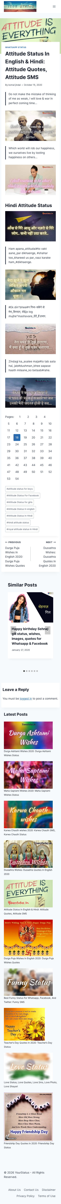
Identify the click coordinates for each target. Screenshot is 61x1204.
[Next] (47, 630)
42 (17, 465)
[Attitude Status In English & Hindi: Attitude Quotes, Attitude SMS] (30, 893)
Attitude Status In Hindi (19, 515)
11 (8, 430)
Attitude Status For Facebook (23, 495)
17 (8, 437)
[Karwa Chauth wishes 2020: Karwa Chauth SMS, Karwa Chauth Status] (30, 814)
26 (33, 444)
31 (25, 451)
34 (50, 451)
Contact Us (31, 1189)
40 (50, 458)
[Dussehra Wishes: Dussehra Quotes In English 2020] (30, 854)
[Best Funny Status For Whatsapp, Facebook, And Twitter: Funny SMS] (30, 982)
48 (17, 471)
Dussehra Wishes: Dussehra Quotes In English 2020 (47, 554)
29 (8, 451)
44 (33, 465)
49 (25, 471)
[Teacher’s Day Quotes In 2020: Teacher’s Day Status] (30, 1024)
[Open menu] (54, 6)
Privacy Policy (25, 1196)
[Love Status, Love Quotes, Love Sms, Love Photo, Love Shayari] (30, 1066)
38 (33, 458)
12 (16, 430)
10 (50, 423)
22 (50, 437)
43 (25, 465)
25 (25, 444)
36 (17, 458)
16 (50, 430)
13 (25, 430)
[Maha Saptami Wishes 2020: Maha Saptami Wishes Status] (30, 775)
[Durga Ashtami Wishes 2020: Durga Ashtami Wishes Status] (30, 735)
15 (41, 430)
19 (25, 437)
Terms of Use (46, 1196)
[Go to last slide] (13, 630)
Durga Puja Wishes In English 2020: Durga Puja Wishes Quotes (15, 554)
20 (33, 437)
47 (8, 471)
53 (8, 478)
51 (41, 471)
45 (41, 465)
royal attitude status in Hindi (22, 529)
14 (33, 430)
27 (41, 444)
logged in (26, 698)
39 (42, 458)
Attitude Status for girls (19, 502)
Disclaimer (48, 1189)
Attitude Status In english (20, 509)
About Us (14, 1189)
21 (41, 437)
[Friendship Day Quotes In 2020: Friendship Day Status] (30, 1116)
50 (33, 471)
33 (42, 451)
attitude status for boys (20, 488)
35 (8, 458)
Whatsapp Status (15, 47)
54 (17, 478)
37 (25, 458)
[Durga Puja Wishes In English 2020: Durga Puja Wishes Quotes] (30, 938)
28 (50, 444)
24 (17, 444)
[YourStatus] (20, 6)
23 (8, 444)
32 (33, 451)
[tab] (24, 671)
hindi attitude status (18, 522)
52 (50, 471)
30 (17, 451)
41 (8, 465)
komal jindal (14, 85)
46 (50, 465)
